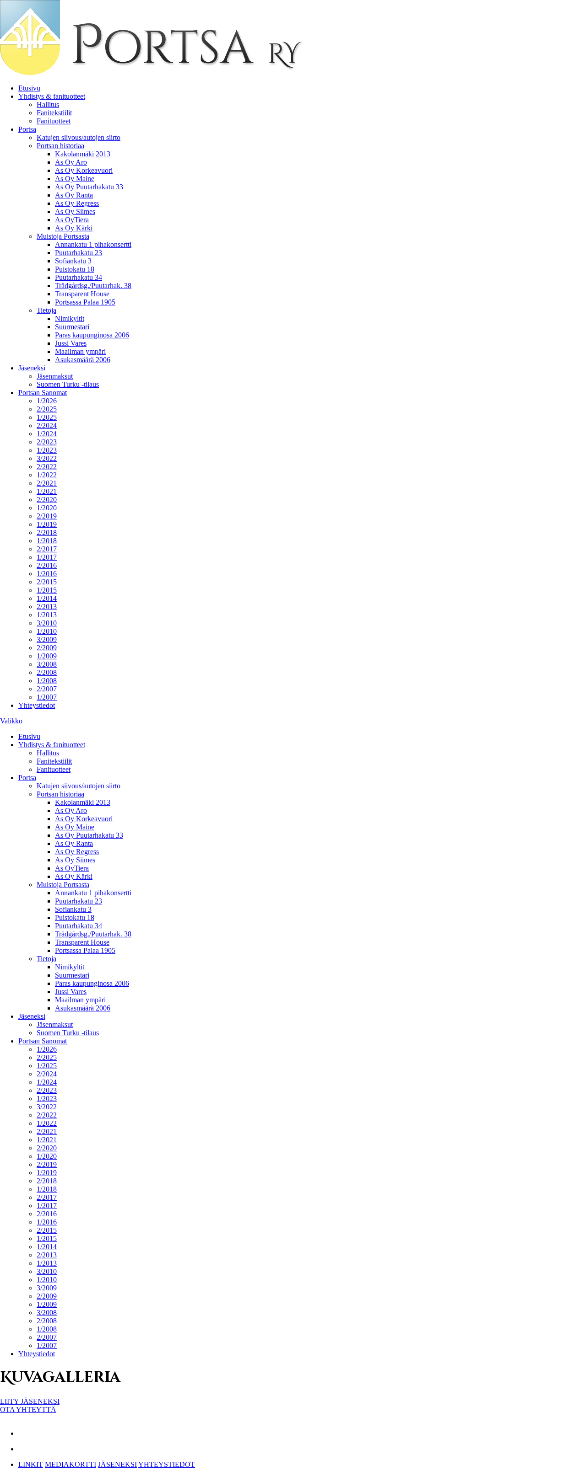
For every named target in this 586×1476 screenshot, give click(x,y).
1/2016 (47, 574)
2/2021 (47, 483)
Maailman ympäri (80, 351)
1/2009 (47, 656)
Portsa (27, 129)
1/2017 (47, 557)
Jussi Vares (71, 343)
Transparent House (82, 294)
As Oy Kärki (73, 228)
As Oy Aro (71, 162)
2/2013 (47, 606)
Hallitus (48, 104)
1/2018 (47, 541)
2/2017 (47, 549)
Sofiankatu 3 (73, 261)
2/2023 (47, 442)
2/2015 (47, 582)
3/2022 (47, 458)
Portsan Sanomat (42, 392)
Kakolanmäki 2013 (82, 154)
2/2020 (47, 499)
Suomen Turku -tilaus (68, 384)
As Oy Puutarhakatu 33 (89, 187)
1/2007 (47, 697)
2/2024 (47, 425)
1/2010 (47, 631)
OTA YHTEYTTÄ (28, 1409)
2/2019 (47, 516)
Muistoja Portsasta (63, 236)
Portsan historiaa (60, 146)
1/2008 (47, 681)
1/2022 (47, 475)
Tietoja (46, 310)
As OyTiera (72, 220)
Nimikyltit (69, 318)
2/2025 (47, 409)
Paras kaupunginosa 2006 (92, 335)
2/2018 (47, 532)
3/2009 (47, 639)
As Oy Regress (77, 203)
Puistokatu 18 (74, 269)
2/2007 (47, 689)
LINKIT (30, 1464)
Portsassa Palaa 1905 (85, 302)
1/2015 (47, 590)
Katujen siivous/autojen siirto (78, 137)
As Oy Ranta (74, 195)
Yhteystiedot (36, 705)
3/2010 (47, 623)
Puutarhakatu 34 (78, 277)
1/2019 (47, 524)
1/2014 (47, 598)
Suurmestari (72, 327)
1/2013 (47, 615)
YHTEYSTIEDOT (166, 1464)
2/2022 (47, 467)
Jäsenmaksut (55, 376)
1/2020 (47, 508)
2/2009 (47, 648)
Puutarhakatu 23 (78, 253)
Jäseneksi (31, 368)
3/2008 (47, 664)
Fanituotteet (54, 121)
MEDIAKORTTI (70, 1464)
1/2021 (47, 491)
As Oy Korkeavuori (84, 170)
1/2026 (47, 401)
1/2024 (47, 434)
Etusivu (29, 88)
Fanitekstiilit (54, 113)
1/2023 (47, 450)
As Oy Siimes (75, 211)
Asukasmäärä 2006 (82, 360)
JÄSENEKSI (117, 1464)
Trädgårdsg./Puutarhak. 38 (93, 285)
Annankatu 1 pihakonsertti (93, 244)
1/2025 (47, 417)
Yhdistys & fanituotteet (51, 96)
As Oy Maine (74, 178)
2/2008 (47, 672)
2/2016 (47, 565)
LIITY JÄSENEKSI (30, 1401)
